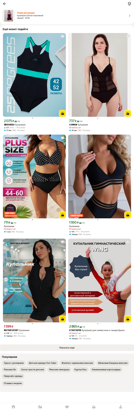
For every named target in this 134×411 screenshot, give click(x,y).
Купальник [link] (15, 124)
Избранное (67, 407)
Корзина (93, 407)
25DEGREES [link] (9, 125)
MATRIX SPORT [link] (11, 330)
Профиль (120, 407)
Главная (13, 407)
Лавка (40, 407)
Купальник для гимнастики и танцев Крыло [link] (97, 330)
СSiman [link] (73, 125)
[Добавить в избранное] (63, 36)
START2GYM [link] (75, 330)
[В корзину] (62, 113)
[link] (14, 363)
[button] (5, 4)
